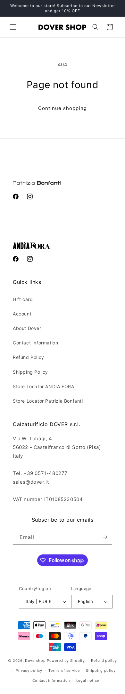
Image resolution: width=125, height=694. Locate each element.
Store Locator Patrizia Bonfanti (48, 401)
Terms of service (63, 670)
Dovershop (35, 660)
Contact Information (35, 342)
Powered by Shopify (66, 660)
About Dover (27, 328)
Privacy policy (29, 670)
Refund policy (104, 660)
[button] (13, 27)
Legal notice (87, 680)
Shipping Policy (30, 372)
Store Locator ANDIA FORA (43, 386)
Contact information (51, 680)
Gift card (23, 299)
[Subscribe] (105, 537)
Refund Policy (28, 357)
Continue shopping (62, 108)
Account (22, 313)
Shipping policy (101, 670)
